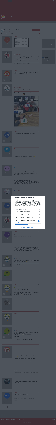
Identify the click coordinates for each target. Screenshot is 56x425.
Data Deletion (23, 227)
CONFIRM (21, 224)
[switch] (39, 211)
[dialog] (28, 212)
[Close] (43, 198)
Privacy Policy (33, 227)
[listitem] (28, 209)
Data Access (28, 227)
